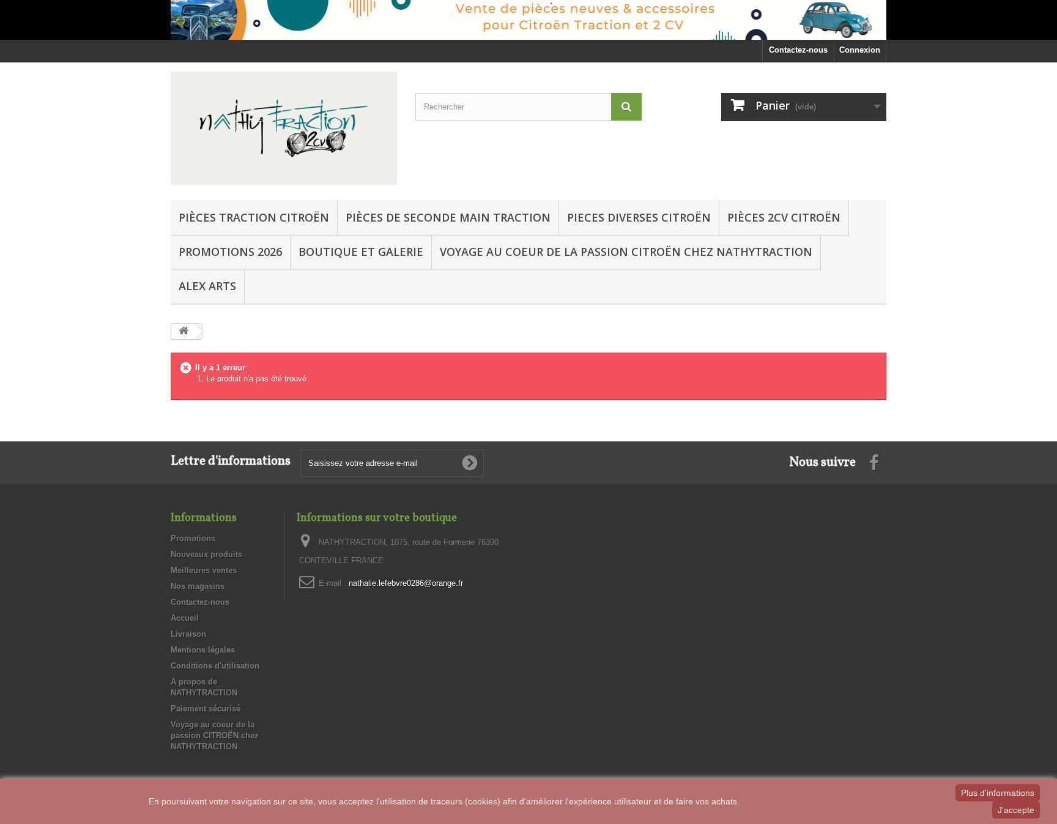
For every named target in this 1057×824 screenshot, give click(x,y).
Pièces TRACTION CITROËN (254, 217)
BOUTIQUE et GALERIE (361, 251)
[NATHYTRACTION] (284, 128)
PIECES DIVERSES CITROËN (639, 217)
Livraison (188, 634)
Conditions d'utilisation (215, 665)
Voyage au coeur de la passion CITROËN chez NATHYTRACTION (626, 251)
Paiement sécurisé (205, 708)
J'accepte (1016, 810)
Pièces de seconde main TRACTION (448, 217)
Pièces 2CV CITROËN (783, 217)
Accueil (185, 618)
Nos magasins (197, 586)
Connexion (859, 49)
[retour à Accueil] (183, 331)
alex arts (207, 286)
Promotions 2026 (230, 251)
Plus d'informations (997, 793)
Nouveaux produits (206, 554)
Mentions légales (203, 649)
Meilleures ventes (204, 570)
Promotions (193, 538)
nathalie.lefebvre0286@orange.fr (406, 583)
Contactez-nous (798, 49)
